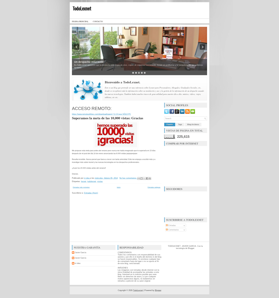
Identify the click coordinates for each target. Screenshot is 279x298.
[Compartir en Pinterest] (149, 178)
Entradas (172, 225)
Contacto (98, 21)
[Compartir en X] (144, 178)
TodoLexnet (82, 8)
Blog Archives (193, 125)
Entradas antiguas (154, 187)
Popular (170, 125)
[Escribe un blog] (141, 178)
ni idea (77, 263)
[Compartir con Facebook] (147, 178)
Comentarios (173, 230)
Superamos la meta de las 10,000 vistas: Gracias (107, 118)
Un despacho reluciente (89, 61)
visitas (100, 181)
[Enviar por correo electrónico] (138, 178)
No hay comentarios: (128, 178)
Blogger (191, 248)
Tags (180, 125)
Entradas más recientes (81, 187)
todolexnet (91, 181)
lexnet (83, 181)
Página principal (80, 21)
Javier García (80, 252)
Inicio (118, 187)
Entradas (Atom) (91, 193)
